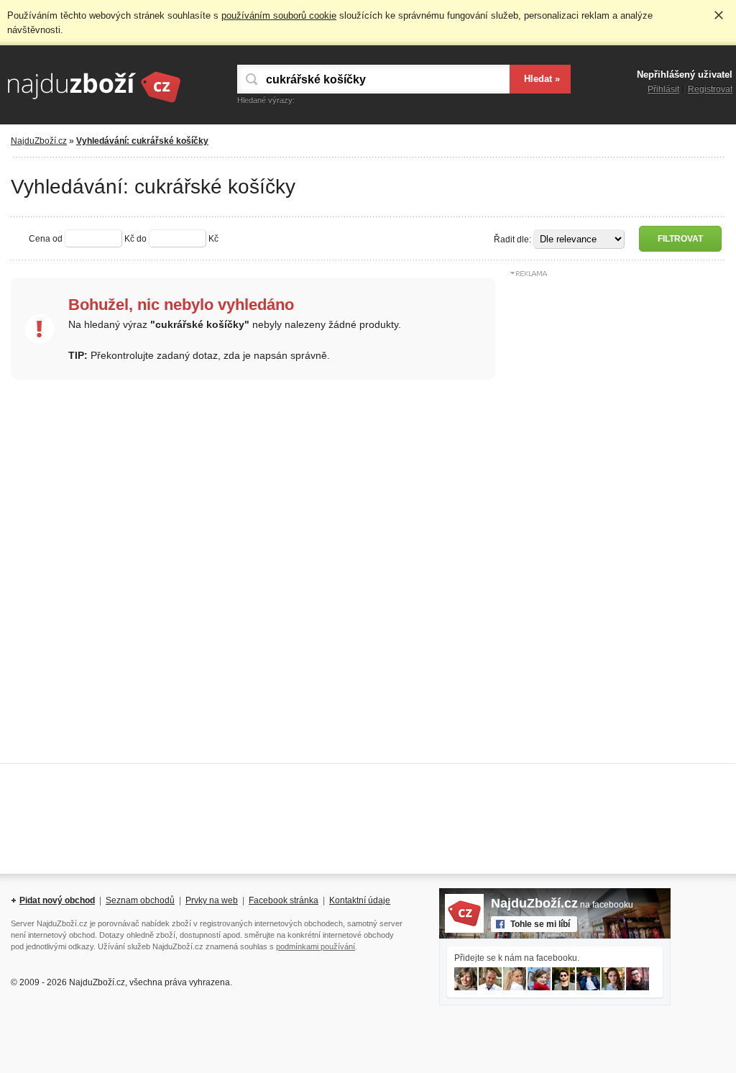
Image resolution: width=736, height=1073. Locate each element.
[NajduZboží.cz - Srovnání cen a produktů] (93, 104)
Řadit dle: (512, 239)
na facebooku (562, 905)
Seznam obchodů (140, 900)
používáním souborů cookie (278, 15)
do (142, 239)
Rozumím (718, 15)
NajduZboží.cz (39, 141)
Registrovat (710, 89)
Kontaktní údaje (359, 900)
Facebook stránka (283, 900)
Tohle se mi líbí (540, 924)
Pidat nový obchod (57, 900)
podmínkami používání (315, 946)
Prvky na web (211, 900)
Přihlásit (663, 89)
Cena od (46, 239)
